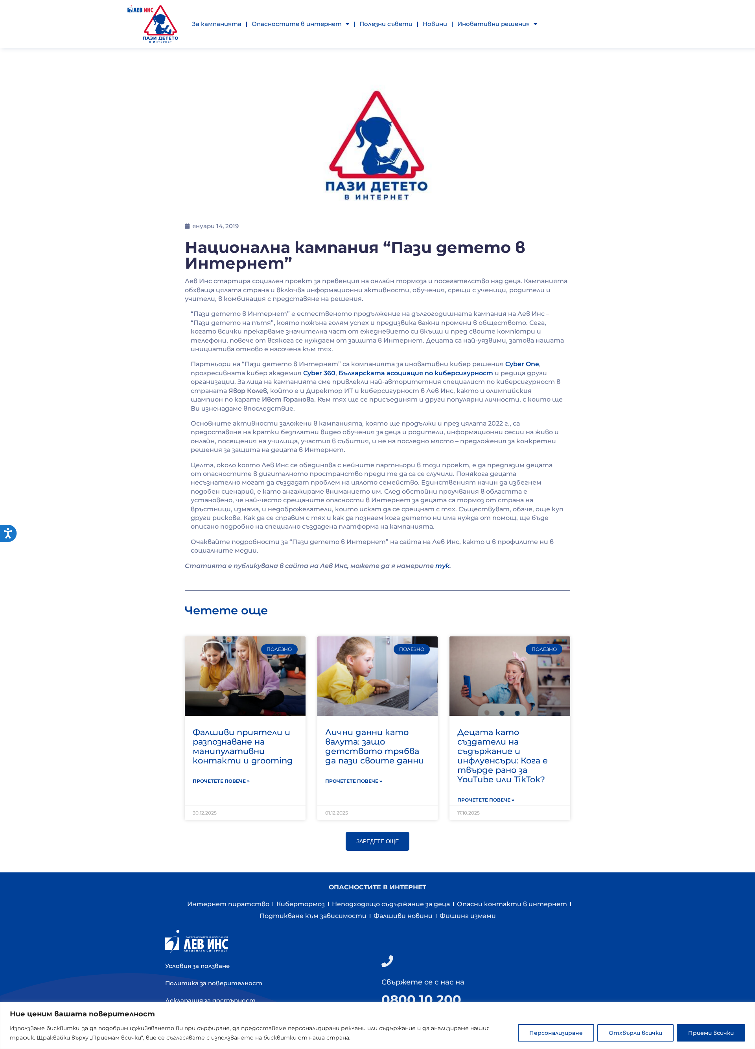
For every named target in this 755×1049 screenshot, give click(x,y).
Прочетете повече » (221, 781)
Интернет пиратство (228, 904)
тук (442, 566)
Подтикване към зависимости (313, 916)
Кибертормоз (300, 904)
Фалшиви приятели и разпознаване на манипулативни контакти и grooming (243, 746)
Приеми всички (711, 1032)
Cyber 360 (319, 373)
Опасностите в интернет (297, 24)
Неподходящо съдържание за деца (391, 904)
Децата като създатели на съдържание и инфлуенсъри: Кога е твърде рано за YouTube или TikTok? (502, 755)
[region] (377, 1025)
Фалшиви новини (403, 916)
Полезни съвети (385, 24)
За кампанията (216, 24)
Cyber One (522, 364)
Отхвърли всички (635, 1032)
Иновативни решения (493, 24)
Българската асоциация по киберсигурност (416, 373)
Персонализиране (556, 1032)
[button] (377, 841)
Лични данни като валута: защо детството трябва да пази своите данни (374, 746)
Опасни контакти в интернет (512, 904)
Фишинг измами (468, 916)
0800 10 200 (421, 999)
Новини (435, 24)
